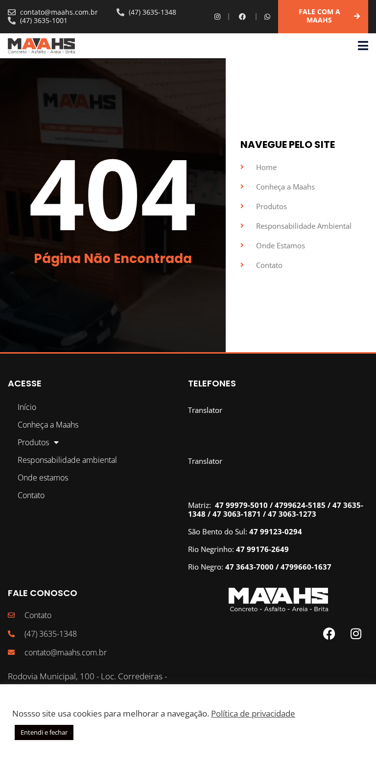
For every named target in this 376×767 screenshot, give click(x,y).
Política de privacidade (253, 713)
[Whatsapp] (267, 16)
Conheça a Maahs (48, 424)
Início (27, 407)
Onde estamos (43, 477)
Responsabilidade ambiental (67, 460)
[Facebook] (242, 16)
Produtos (33, 442)
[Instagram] (217, 16)
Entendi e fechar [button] (44, 732)
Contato (31, 495)
